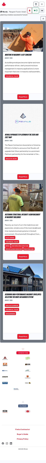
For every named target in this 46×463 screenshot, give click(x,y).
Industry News (11, 158)
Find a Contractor (22, 429)
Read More (23, 97)
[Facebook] (3, 443)
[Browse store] (36, 4)
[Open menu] (41, 4)
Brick (8, 245)
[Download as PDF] (43, 18)
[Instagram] (7, 443)
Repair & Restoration (14, 249)
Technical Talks (12, 76)
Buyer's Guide (22, 434)
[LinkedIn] (11, 443)
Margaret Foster (15, 12)
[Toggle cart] (42, 10)
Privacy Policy (22, 439)
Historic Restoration (20, 245)
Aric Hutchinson (12, 305)
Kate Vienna (10, 237)
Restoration (29, 249)
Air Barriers (10, 313)
